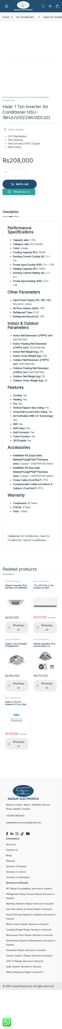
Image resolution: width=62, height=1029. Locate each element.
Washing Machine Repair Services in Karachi (30, 903)
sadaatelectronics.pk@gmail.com (23, 822)
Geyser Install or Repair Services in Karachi (29, 955)
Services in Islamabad (17, 877)
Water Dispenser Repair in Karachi (24, 972)
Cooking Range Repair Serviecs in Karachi (28, 929)
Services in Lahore (16, 871)
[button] (56, 29)
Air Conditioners (25, 17)
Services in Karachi (16, 866)
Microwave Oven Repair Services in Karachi (29, 935)
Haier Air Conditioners (30, 97)
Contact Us (12, 849)
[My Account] (50, 6)
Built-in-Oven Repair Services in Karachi (27, 924)
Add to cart (22, 184)
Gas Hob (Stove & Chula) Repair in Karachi (29, 909)
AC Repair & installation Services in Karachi (29, 888)
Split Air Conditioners (34, 540)
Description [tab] (11, 212)
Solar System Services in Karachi (23, 966)
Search (43, 6)
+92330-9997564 (15, 815)
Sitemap (10, 860)
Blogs (9, 855)
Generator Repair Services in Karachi (26, 950)
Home (6, 17)
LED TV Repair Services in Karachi (24, 961)
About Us (11, 844)
